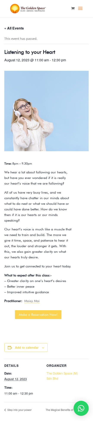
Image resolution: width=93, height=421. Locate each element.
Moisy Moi (32, 301)
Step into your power (19, 410)
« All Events (14, 28)
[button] (81, 408)
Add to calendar (26, 347)
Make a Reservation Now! (38, 315)
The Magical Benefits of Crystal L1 (66, 410)
